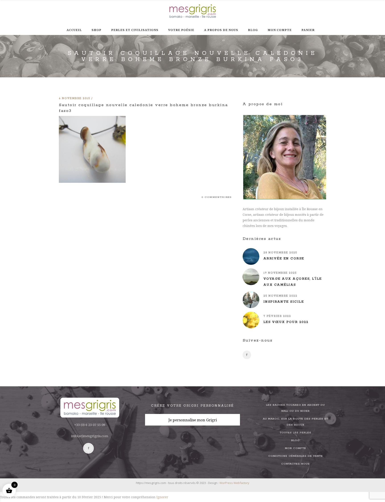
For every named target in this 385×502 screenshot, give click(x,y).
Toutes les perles (295, 432)
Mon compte (295, 448)
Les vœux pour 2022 (286, 322)
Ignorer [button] (162, 497)
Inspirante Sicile (283, 302)
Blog (295, 440)
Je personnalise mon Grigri (192, 419)
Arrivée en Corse (283, 259)
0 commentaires (216, 197)
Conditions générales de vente (295, 456)
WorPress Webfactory (234, 483)
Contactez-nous (295, 463)
